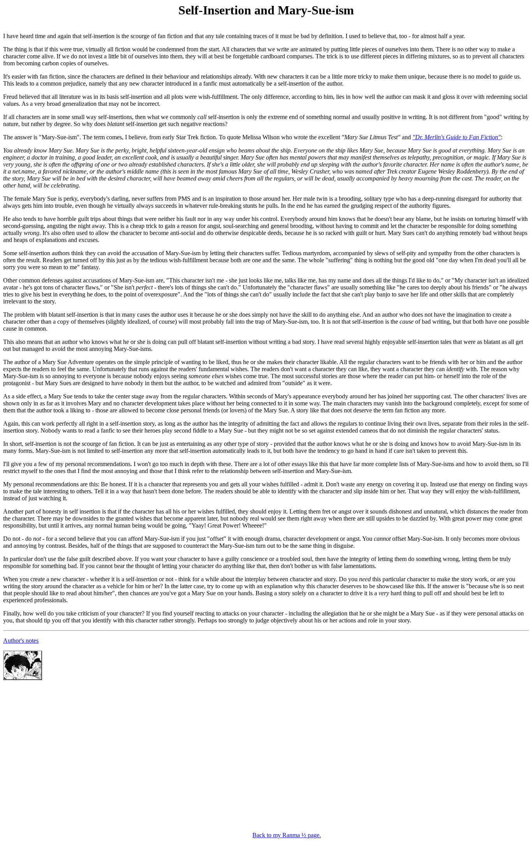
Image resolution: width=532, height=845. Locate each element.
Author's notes (21, 640)
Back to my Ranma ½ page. (286, 835)
